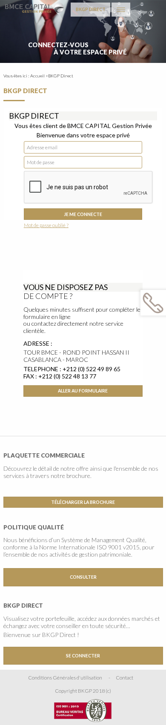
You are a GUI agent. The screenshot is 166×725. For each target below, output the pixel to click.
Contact (124, 677)
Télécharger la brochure (83, 502)
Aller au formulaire (83, 390)
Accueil (37, 75)
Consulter (83, 577)
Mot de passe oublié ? (46, 225)
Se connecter (83, 655)
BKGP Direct (91, 9)
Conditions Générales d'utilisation (65, 677)
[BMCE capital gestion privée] (34, 7)
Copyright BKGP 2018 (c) (83, 691)
